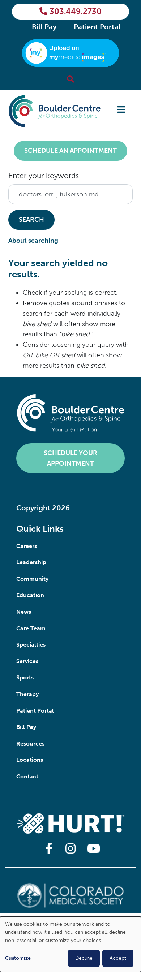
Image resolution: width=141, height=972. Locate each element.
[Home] (54, 111)
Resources (30, 743)
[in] (70, 849)
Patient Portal (97, 26)
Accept (118, 958)
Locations (29, 759)
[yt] (92, 849)
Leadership (31, 562)
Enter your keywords (43, 175)
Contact (27, 776)
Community (32, 578)
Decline (84, 958)
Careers (26, 546)
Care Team (31, 628)
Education (30, 595)
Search (31, 220)
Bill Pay (44, 26)
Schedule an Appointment (70, 151)
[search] (70, 79)
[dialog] (70, 944)
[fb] (48, 849)
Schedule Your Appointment (70, 458)
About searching (33, 241)
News (23, 611)
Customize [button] (18, 958)
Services (27, 661)
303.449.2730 (76, 11)
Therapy (27, 694)
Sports (25, 677)
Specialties (31, 644)
